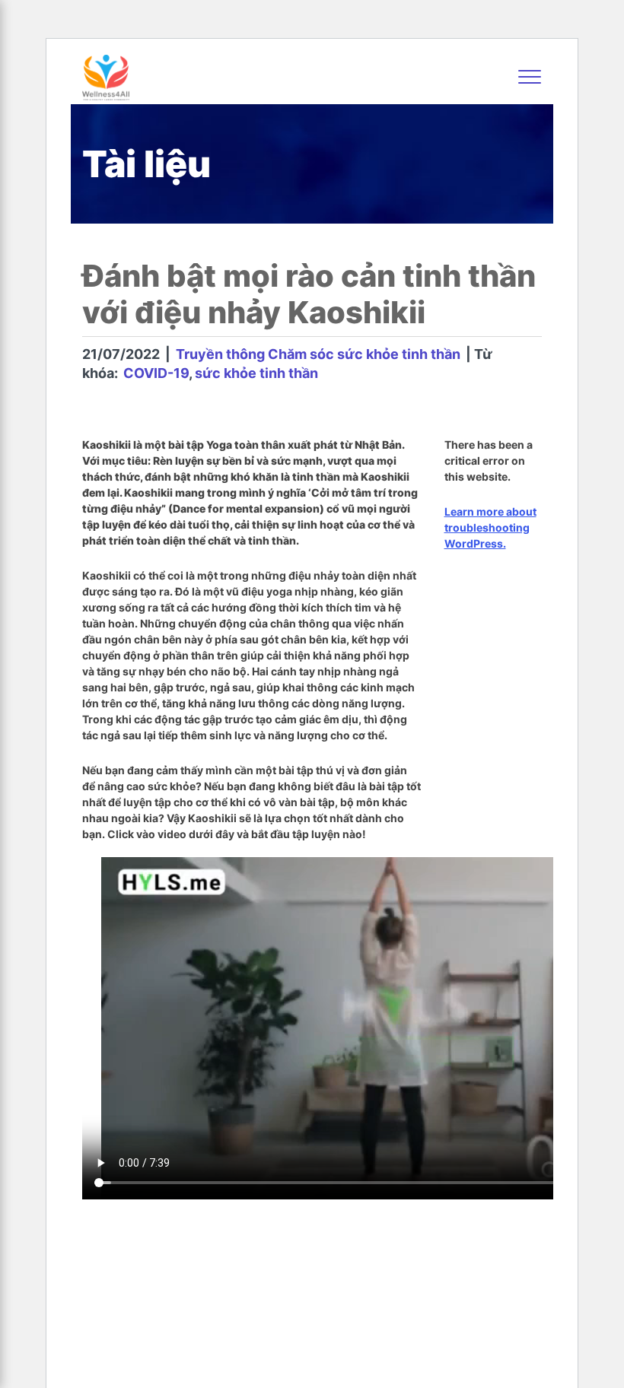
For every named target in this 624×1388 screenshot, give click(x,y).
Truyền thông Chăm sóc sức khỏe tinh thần (318, 354)
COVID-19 (156, 373)
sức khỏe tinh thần (256, 373)
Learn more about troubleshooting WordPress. (490, 527)
